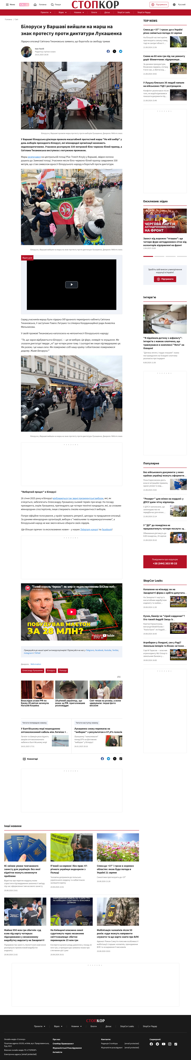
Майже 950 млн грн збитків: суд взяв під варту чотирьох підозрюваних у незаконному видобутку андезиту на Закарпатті (24, 935)
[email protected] (29, 1054)
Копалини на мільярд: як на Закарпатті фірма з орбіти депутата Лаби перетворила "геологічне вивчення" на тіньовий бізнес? (164, 594)
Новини (77, 12)
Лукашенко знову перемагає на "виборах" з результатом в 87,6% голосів (98, 730)
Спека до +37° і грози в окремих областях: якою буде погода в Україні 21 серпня (115, 869)
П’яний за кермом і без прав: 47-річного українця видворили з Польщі (69, 869)
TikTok (37, 653)
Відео (61, 12)
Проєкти (44, 12)
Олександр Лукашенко (32, 670)
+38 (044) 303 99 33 (165, 563)
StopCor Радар (143, 12)
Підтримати (161, 4)
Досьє (107, 12)
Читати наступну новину (87, 722)
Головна (8, 19)
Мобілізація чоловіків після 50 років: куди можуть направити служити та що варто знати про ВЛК (118, 933)
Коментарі (32, 758)
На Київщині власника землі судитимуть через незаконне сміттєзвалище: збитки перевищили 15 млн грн (67, 935)
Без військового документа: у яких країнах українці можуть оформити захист (163, 476)
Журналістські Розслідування (67, 1048)
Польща (63, 670)
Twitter (115, 650)
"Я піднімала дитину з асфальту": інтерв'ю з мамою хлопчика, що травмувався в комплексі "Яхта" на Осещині (163, 343)
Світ (16, 19)
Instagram (28, 653)
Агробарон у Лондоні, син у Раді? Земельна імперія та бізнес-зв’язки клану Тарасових (163, 646)
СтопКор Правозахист (63, 1043)
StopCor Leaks (123, 12)
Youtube (107, 650)
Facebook (99, 650)
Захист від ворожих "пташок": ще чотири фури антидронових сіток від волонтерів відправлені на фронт (165, 242)
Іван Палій (39, 49)
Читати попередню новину (34, 722)
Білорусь (51, 670)
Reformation (36, 664)
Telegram (90, 650)
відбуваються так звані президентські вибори (78, 498)
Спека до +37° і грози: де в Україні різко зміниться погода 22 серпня (162, 31)
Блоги (94, 12)
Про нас (56, 1039)
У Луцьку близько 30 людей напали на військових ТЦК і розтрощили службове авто (163, 86)
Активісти (57, 1052)
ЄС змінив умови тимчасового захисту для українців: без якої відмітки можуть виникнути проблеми (22, 871)
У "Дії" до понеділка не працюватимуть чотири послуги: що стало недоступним (164, 529)
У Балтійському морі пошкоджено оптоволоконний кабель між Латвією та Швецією (44, 732)
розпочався (34, 157)
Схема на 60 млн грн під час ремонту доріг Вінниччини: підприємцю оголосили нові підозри (164, 59)
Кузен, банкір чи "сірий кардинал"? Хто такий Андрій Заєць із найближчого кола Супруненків (164, 619)
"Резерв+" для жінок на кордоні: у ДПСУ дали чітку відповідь (163, 500)
